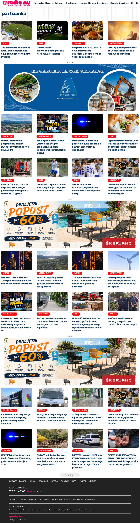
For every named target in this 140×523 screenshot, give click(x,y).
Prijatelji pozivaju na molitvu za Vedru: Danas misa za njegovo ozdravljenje (122, 50)
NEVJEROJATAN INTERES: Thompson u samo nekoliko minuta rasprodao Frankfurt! (16, 280)
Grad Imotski (8, 136)
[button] (131, 3)
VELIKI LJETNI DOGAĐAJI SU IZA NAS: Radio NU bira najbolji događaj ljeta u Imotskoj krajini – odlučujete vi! (16, 324)
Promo (112, 136)
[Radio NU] (16, 3)
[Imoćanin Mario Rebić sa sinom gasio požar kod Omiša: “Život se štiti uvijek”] (123, 301)
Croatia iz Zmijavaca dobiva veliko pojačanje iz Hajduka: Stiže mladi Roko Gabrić (51, 187)
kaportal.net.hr (68, 510)
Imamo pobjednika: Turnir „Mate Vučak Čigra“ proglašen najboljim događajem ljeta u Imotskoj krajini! (51, 146)
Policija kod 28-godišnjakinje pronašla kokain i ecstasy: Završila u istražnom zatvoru (52, 417)
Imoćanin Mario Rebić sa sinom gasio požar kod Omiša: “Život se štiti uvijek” (123, 321)
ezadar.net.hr (57, 510)
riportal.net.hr (32, 510)
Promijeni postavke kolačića (86, 499)
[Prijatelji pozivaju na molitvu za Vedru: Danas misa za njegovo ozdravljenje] (123, 30)
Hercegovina (78, 43)
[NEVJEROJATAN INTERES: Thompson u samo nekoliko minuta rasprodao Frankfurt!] (16, 260)
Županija (113, 314)
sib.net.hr (92, 510)
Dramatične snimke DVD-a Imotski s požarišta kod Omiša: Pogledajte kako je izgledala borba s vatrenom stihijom (87, 324)
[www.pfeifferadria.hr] (70, 87)
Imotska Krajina (116, 43)
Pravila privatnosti (70, 499)
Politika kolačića (44, 499)
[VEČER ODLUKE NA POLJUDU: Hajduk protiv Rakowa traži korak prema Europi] (87, 167)
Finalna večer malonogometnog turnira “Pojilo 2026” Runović (50, 50)
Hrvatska (6, 451)
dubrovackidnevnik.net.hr (17, 510)
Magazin (6, 273)
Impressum (12, 499)
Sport (5, 43)
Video (76, 314)
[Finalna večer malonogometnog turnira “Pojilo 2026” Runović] (52, 30)
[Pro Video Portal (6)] (70, 224)
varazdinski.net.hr (81, 510)
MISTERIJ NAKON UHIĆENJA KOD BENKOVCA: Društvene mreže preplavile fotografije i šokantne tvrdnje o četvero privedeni (87, 461)
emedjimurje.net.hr (45, 510)
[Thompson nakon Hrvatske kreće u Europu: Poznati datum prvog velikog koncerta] (87, 260)
